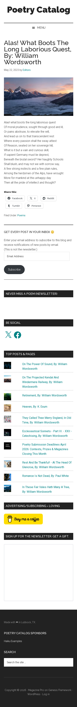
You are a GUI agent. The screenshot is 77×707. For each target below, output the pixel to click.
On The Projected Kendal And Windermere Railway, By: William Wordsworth (42, 382)
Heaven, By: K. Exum (34, 406)
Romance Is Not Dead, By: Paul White (45, 476)
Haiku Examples (13, 641)
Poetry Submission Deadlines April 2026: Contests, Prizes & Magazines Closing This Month (45, 449)
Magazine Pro (36, 690)
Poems (21, 215)
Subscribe (14, 269)
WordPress (33, 694)
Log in (46, 694)
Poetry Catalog (38, 10)
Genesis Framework (59, 690)
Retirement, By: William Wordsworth (44, 395)
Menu (41, 27)
